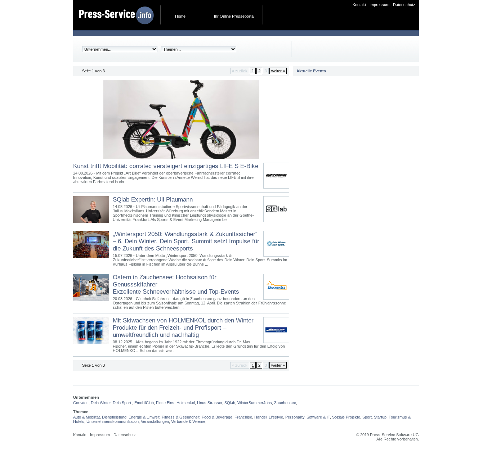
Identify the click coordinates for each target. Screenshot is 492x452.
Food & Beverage (217, 417)
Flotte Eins (165, 403)
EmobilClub (144, 403)
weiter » (278, 71)
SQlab (229, 403)
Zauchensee (285, 403)
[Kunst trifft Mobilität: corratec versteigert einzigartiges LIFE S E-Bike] (181, 161)
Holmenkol (185, 403)
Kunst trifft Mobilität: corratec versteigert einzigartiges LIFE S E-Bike (165, 166)
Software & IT (318, 417)
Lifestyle (276, 417)
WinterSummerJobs (254, 403)
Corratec (81, 403)
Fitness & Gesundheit (181, 417)
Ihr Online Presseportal (234, 16)
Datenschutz (404, 5)
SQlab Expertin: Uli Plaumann (153, 199)
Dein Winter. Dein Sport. (111, 403)
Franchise (243, 417)
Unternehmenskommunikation (112, 421)
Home (180, 16)
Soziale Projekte (346, 417)
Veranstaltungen (155, 421)
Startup (380, 417)
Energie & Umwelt (144, 417)
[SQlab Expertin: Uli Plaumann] (276, 218)
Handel (260, 417)
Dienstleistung (114, 417)
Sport (367, 417)
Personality (294, 417)
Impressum (379, 5)
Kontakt (359, 5)
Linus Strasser (209, 403)
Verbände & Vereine (188, 421)
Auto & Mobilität (86, 417)
